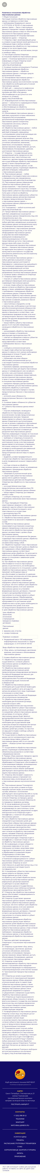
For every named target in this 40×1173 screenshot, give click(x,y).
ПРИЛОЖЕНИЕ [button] (20, 1156)
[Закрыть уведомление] (38, 1166)
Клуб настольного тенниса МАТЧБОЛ (20, 1082)
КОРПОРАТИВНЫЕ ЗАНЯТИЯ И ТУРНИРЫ (20, 1150)
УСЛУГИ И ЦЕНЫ (20, 1137)
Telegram (20, 1119)
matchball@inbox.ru (20, 1125)
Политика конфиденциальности (20, 1084)
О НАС (19, 1147)
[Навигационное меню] (4, 4)
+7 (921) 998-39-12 (20, 1115)
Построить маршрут (20, 1104)
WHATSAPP (20, 1122)
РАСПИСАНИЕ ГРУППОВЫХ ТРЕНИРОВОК (20, 1143)
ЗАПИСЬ (20, 1153)
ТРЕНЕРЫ (20, 1140)
